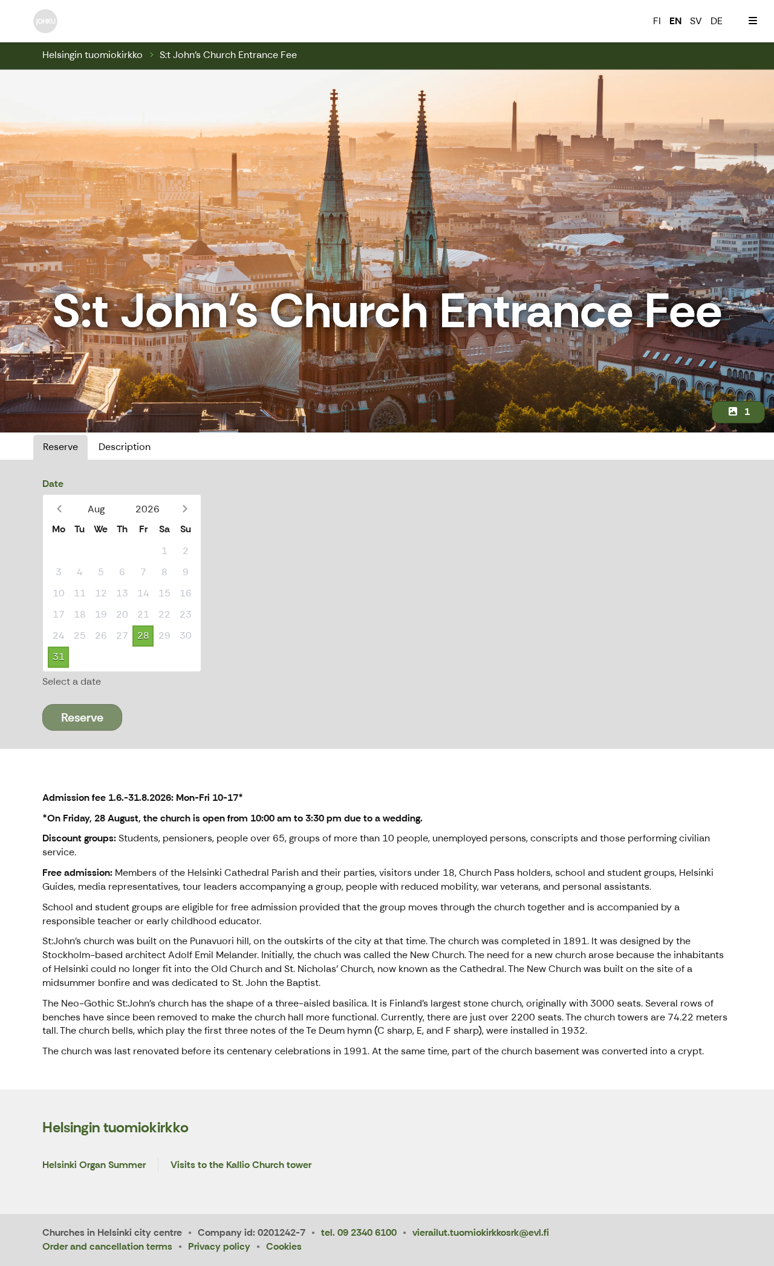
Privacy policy (219, 1246)
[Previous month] (59, 509)
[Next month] (185, 509)
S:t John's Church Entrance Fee (228, 54)
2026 (147, 509)
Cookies (284, 1246)
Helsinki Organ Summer (94, 1165)
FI (657, 21)
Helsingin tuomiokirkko (92, 54)
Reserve (60, 446)
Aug (96, 509)
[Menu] (753, 21)
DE (717, 21)
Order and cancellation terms (107, 1246)
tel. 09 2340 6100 (359, 1232)
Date (52, 483)
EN (675, 21)
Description (125, 446)
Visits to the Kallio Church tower (241, 1165)
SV (696, 21)
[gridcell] (58, 551)
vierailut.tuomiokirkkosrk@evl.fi (480, 1232)
